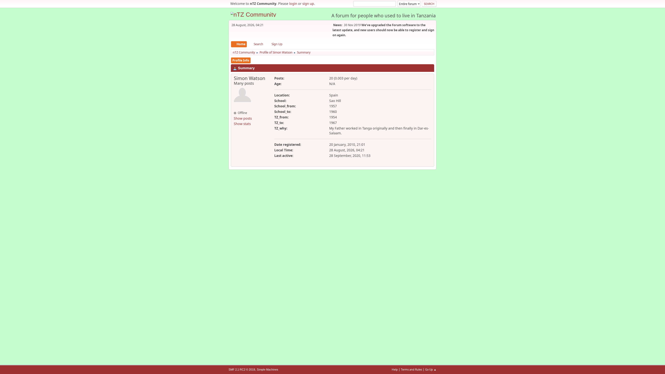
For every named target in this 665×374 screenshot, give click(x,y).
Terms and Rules (411, 369)
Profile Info (240, 60)
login (293, 3)
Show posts (243, 118)
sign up (308, 3)
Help (395, 369)
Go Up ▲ (430, 369)
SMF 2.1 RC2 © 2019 (242, 369)
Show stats (242, 123)
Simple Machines (267, 369)
